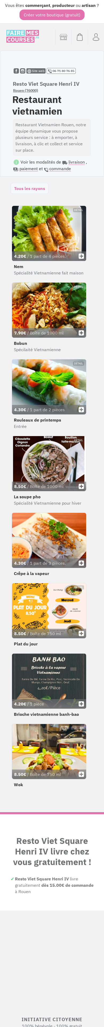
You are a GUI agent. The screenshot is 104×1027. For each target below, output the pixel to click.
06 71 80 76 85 (63, 71)
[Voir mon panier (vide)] (79, 37)
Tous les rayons (29, 188)
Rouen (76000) (25, 90)
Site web (38, 71)
